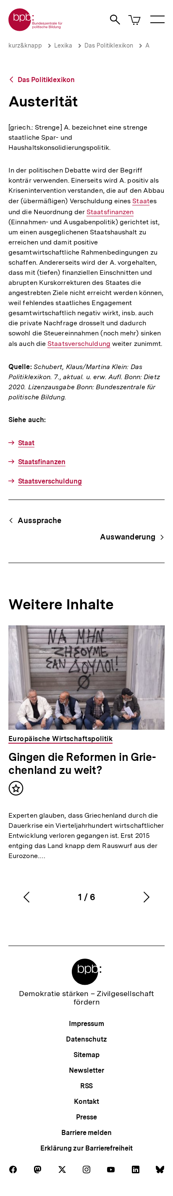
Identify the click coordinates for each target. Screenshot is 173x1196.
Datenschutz (86, 1039)
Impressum (86, 1024)
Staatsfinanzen (110, 212)
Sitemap (86, 1055)
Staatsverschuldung (78, 344)
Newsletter (86, 1070)
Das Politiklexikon (108, 45)
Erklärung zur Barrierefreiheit (86, 1148)
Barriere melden (86, 1133)
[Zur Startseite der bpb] (35, 28)
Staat (140, 201)
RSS (86, 1086)
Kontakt (86, 1102)
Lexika (63, 45)
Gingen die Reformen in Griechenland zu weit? (82, 763)
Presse (86, 1117)
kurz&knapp (25, 45)
